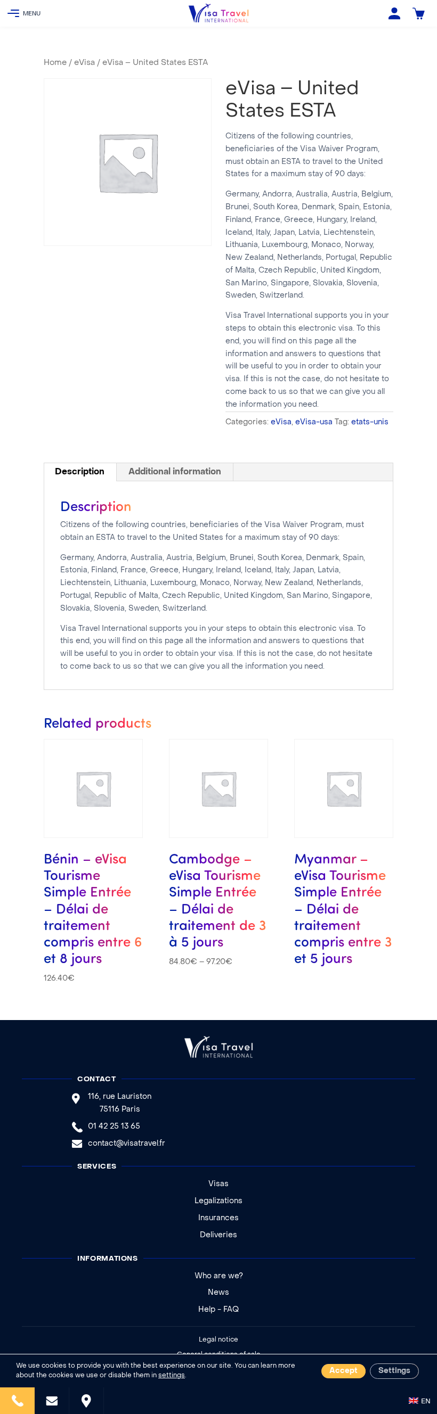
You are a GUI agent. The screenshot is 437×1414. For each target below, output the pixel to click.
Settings (394, 1371)
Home (55, 63)
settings (171, 1375)
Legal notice (218, 1340)
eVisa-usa (314, 422)
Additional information (174, 472)
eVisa (84, 63)
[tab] (80, 472)
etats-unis (370, 422)
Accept (343, 1371)
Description (79, 472)
